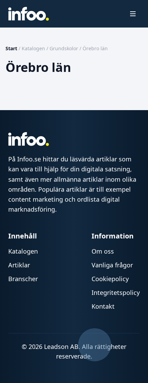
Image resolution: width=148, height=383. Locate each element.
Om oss (103, 251)
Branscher (23, 279)
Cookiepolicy (110, 279)
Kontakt (103, 306)
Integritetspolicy (116, 292)
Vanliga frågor (112, 265)
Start (11, 48)
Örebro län (95, 48)
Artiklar (19, 265)
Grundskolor (64, 48)
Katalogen (33, 48)
